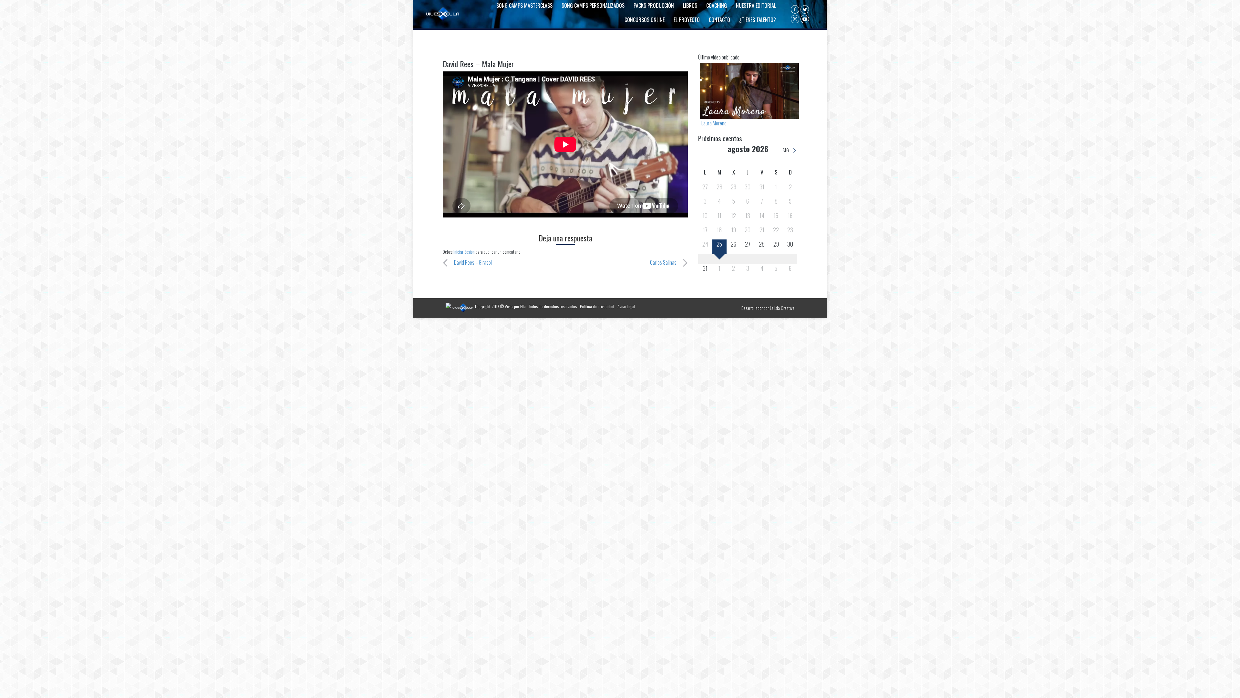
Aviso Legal (626, 306)
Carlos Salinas (663, 262)
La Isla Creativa (782, 307)
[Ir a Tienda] (1230, 688)
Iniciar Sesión (464, 251)
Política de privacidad (597, 306)
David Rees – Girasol (473, 262)
